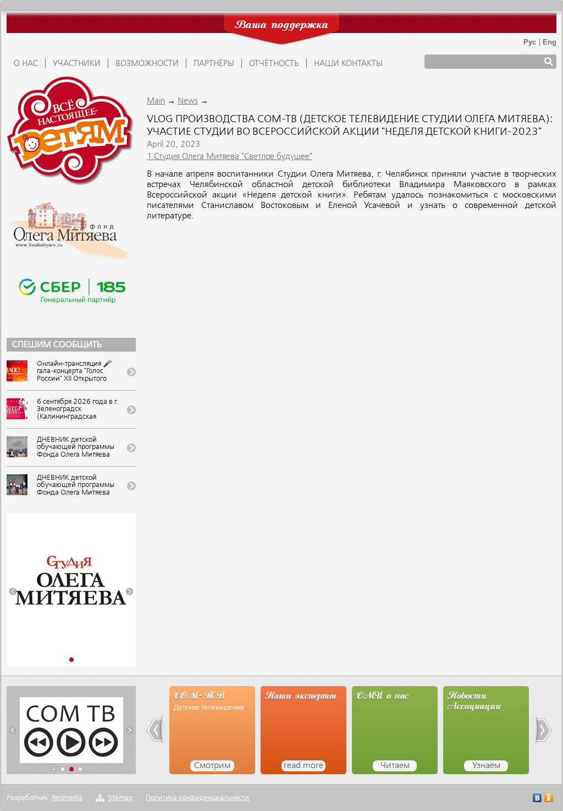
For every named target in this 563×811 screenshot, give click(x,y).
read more (303, 765)
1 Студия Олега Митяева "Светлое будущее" (229, 157)
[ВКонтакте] (537, 799)
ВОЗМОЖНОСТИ (147, 64)
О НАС (26, 64)
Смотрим (212, 765)
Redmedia (67, 798)
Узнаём (486, 765)
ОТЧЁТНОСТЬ (274, 64)
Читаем (395, 765)
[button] (12, 591)
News (188, 101)
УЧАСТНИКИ (77, 64)
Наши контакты (348, 64)
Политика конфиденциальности (197, 798)
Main (156, 101)
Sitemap (120, 798)
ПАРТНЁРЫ (214, 64)
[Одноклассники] (549, 799)
